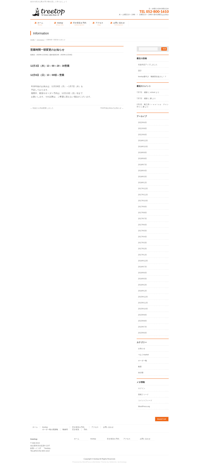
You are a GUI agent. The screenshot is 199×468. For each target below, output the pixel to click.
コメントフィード (145, 400)
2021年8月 (142, 128)
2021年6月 (142, 135)
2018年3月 (142, 177)
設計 (140, 71)
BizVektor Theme (99, 462)
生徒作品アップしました (147, 65)
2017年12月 (143, 189)
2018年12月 (143, 141)
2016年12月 (143, 261)
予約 (85, 429)
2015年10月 (143, 309)
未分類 (140, 373)
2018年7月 (142, 165)
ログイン (141, 388)
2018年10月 (143, 147)
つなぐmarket (143, 355)
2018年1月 (142, 183)
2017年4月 (142, 237)
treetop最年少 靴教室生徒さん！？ (152, 77)
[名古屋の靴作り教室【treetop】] (48, 13)
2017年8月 (142, 213)
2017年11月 (143, 195)
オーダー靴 (142, 361)
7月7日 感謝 (142, 92)
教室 (140, 367)
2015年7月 (142, 327)
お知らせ (141, 349)
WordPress (86, 462)
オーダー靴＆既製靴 (50, 429)
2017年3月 (142, 243)
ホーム (35, 427)
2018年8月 (142, 159)
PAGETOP (161, 419)
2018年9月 (142, 153)
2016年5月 (142, 279)
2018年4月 (142, 171)
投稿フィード (143, 394)
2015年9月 (142, 315)
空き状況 (75, 429)
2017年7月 (142, 219)
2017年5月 (142, 231)
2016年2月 (142, 285)
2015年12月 (143, 297)
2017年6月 (142, 225)
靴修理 (65, 429)
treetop (45, 427)
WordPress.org (144, 406)
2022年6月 (142, 122)
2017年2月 (142, 249)
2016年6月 (142, 273)
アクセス (94, 427)
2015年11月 (143, 303)
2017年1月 (142, 255)
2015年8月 (142, 321)
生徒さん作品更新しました (41, 108)
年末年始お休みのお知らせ (112, 108)
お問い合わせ (108, 427)
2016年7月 (142, 267)
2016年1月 (142, 291)
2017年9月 (142, 207)
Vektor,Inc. (113, 462)
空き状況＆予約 (78, 427)
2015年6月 (142, 333)
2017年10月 (143, 201)
